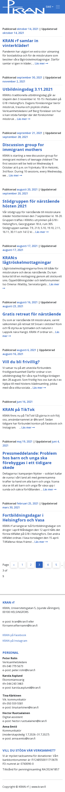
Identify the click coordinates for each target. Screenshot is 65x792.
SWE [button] (48, 7)
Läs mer (40, 63)
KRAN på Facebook (14, 635)
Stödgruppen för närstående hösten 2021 (31, 203)
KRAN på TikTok (18, 409)
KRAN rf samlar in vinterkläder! (20, 43)
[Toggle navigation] (57, 7)
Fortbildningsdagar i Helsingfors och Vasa (23, 517)
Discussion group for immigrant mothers (23, 147)
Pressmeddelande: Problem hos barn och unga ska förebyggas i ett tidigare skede (29, 460)
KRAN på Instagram (14, 641)
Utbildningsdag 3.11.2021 (27, 89)
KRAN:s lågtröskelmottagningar (26, 260)
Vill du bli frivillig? (21, 361)
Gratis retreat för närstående (31, 314)
